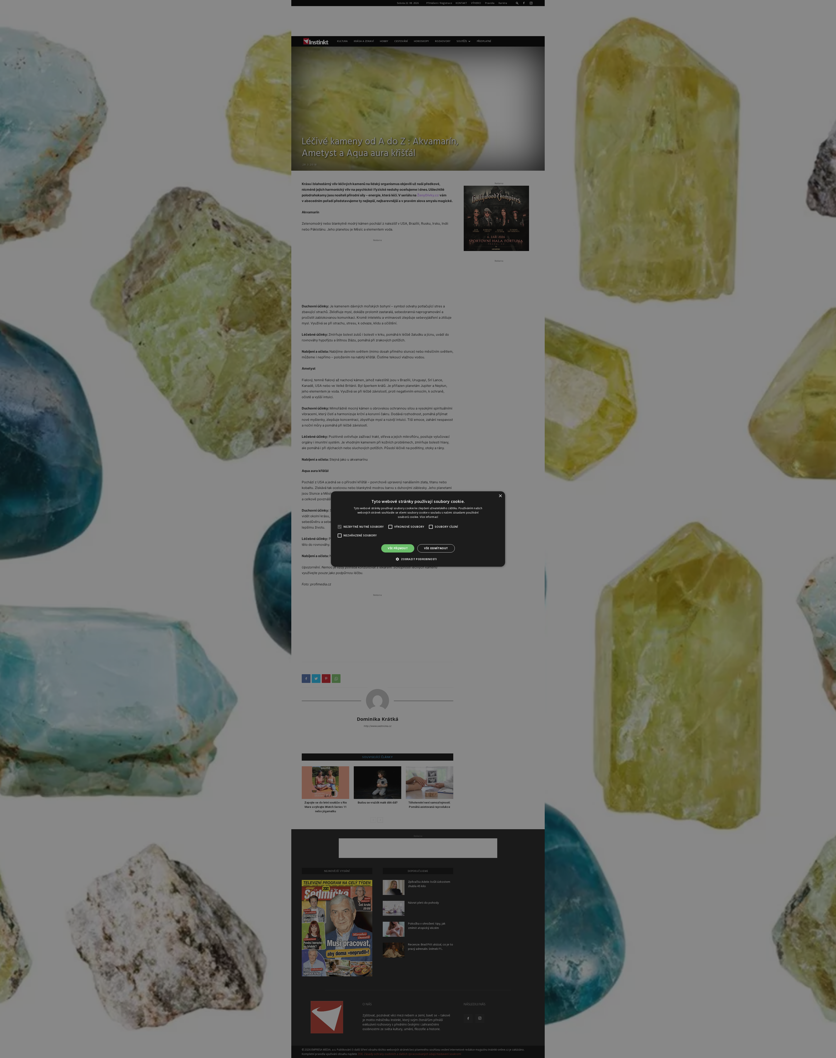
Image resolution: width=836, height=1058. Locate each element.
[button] (418, 559)
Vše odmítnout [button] (436, 548)
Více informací (429, 517)
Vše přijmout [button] (398, 548)
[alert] (418, 529)
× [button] (500, 496)
